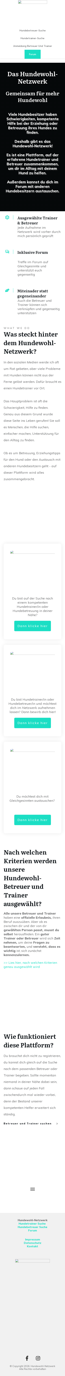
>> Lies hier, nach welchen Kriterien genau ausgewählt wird (30, 965)
